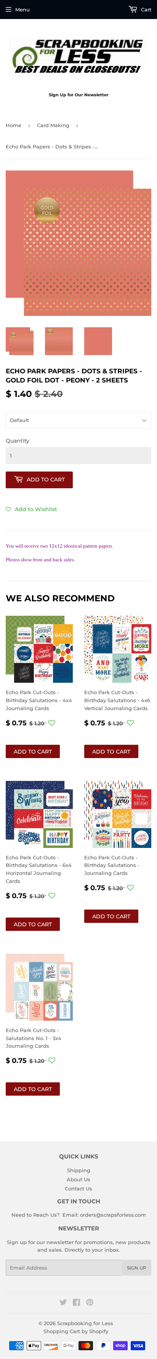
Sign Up (136, 1268)
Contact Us (78, 1188)
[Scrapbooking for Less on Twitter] (63, 1303)
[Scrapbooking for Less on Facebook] (76, 1303)
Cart (145, 9)
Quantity (17, 440)
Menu (22, 9)
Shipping (78, 1170)
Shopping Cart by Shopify (75, 1331)
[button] (31, 509)
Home (13, 125)
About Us (78, 1179)
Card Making (53, 125)
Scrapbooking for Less (85, 1323)
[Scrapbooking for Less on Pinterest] (90, 1303)
